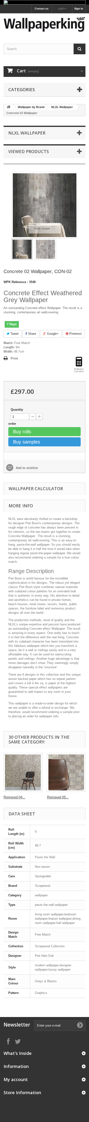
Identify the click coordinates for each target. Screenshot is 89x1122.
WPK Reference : (16, 282)
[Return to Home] (8, 107)
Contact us (41, 8)
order (12, 423)
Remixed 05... (58, 797)
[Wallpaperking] (44, 24)
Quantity (17, 409)
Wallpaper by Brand (31, 107)
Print (14, 358)
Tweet (14, 333)
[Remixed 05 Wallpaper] (66, 772)
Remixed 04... (14, 797)
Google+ (52, 333)
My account (16, 1079)
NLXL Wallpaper (62, 107)
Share (31, 333)
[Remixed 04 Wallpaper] (23, 772)
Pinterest (75, 333)
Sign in (78, 8)
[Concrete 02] (22, 249)
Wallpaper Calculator (36, 488)
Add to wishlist (26, 468)
